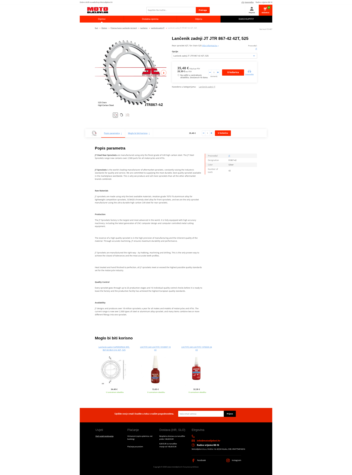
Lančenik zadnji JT (157, 28)
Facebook (201, 460)
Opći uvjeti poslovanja (104, 436)
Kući (96, 28)
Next (163, 72)
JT (256, 48)
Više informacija (209, 45)
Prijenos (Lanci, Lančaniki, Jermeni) (124, 28)
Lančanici (144, 28)
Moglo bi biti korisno (138, 133)
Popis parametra (112, 133)
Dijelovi (104, 28)
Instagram (236, 460)
